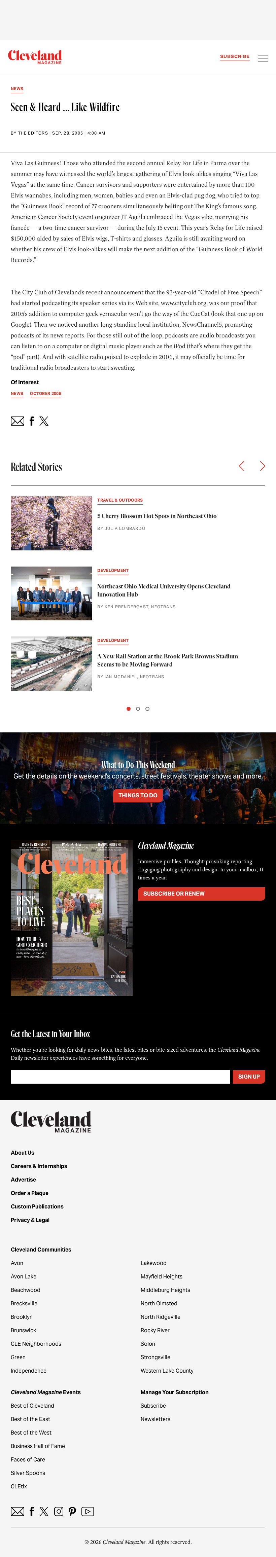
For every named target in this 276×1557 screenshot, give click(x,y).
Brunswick (23, 1330)
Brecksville (24, 1303)
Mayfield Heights (161, 1276)
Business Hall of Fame (38, 1446)
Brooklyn (22, 1316)
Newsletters (155, 1419)
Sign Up (249, 1076)
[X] (43, 1511)
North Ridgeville (160, 1316)
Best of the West (31, 1432)
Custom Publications (37, 1206)
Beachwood (25, 1290)
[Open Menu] (263, 59)
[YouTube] (87, 1511)
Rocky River (155, 1330)
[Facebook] (32, 1511)
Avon (17, 1263)
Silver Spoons (28, 1473)
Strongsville (155, 1357)
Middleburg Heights (165, 1290)
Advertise (23, 1179)
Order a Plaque (29, 1193)
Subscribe (235, 56)
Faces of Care (28, 1459)
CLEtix (19, 1486)
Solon (148, 1343)
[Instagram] (58, 1511)
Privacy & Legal (30, 1220)
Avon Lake (23, 1276)
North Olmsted (159, 1303)
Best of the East (30, 1419)
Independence (28, 1370)
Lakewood (154, 1263)
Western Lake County (167, 1370)
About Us (22, 1152)
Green (18, 1357)
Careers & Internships (39, 1166)
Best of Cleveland (32, 1405)
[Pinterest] (72, 1511)
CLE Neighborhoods (36, 1343)
